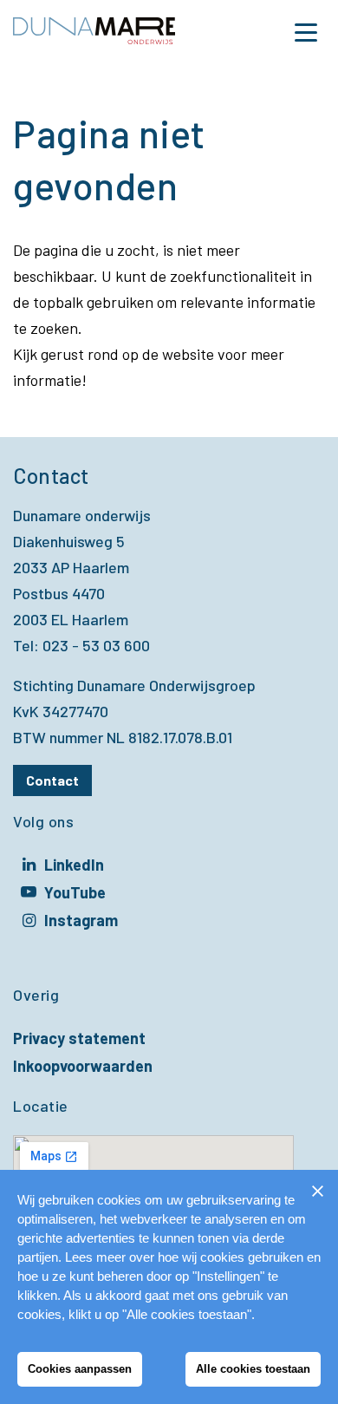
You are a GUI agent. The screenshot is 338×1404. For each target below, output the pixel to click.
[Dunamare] (94, 32)
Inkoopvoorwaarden (83, 1065)
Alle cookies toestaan (253, 1368)
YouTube (75, 894)
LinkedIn (74, 866)
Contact (52, 780)
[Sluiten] (317, 1190)
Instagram (81, 922)
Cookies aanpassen (80, 1368)
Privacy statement (79, 1038)
